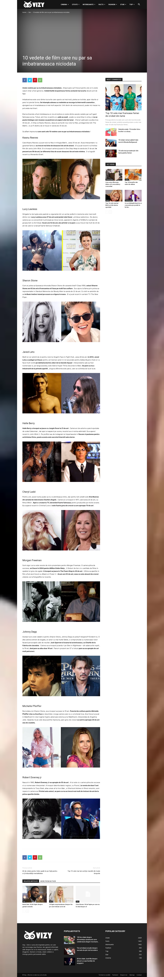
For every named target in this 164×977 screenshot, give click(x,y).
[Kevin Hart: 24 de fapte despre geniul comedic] (34, 894)
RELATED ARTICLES (31, 881)
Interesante (88, 4)
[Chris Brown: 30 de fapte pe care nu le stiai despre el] (88, 894)
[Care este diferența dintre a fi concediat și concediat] (113, 175)
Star (122, 4)
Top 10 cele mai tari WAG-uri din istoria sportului (111, 205)
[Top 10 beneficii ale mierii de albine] (133, 175)
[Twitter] (30, 80)
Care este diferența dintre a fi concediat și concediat (112, 184)
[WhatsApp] (40, 80)
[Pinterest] (35, 80)
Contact (139, 975)
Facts (101, 4)
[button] (139, 5)
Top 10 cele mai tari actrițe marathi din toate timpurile (84, 872)
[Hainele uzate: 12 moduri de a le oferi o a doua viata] (111, 132)
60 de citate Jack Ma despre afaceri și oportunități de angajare (87, 961)
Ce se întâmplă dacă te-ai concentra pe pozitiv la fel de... (133, 205)
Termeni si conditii (104, 975)
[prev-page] (23, 911)
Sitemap (132, 975)
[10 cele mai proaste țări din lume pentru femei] (111, 153)
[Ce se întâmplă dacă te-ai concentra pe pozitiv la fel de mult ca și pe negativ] (133, 195)
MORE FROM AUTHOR (48, 881)
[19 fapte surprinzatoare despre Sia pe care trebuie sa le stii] (61, 894)
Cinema (64, 4)
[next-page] (27, 911)
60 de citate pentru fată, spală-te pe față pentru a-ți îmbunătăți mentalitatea (39, 872)
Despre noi (123, 975)
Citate (75, 4)
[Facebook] (24, 80)
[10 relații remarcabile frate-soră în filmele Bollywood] (111, 143)
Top (131, 4)
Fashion (111, 4)
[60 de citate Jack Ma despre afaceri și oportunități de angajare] (69, 961)
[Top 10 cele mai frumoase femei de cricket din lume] (123, 97)
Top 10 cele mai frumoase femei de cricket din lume (122, 114)
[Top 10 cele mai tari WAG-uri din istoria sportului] (113, 195)
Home (24, 12)
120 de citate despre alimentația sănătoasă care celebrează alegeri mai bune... (88, 939)
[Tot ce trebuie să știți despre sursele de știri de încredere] (69, 951)
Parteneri (115, 975)
